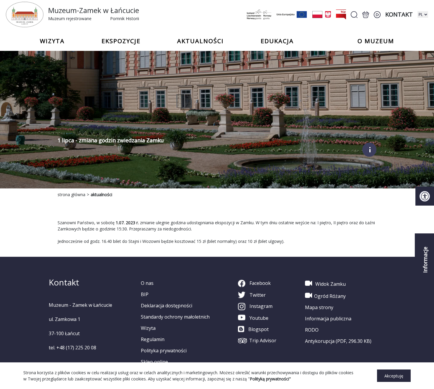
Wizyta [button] (52, 41)
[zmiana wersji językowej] (422, 14)
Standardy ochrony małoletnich (175, 317)
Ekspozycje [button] (121, 41)
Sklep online (154, 362)
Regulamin (152, 339)
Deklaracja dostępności (166, 305)
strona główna (71, 194)
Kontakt (399, 14)
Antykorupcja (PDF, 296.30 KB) (338, 341)
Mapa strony (319, 307)
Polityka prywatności (164, 350)
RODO (312, 330)
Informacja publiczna (328, 318)
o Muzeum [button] (376, 41)
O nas (147, 283)
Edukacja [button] (277, 41)
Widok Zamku (330, 284)
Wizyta (148, 328)
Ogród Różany (330, 296)
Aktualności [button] (200, 41)
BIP (145, 294)
